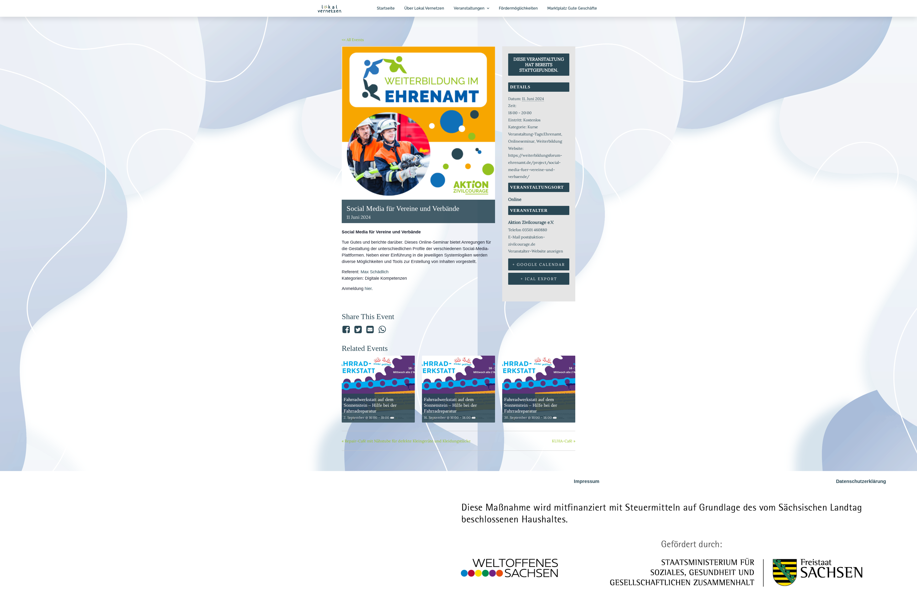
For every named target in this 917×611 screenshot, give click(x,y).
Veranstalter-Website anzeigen (535, 251)
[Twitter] (358, 330)
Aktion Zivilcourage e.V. (531, 222)
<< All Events (353, 39)
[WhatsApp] (382, 330)
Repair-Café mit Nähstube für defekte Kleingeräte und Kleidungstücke (406, 441)
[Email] (370, 330)
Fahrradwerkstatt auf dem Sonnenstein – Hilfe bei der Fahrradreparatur (370, 405)
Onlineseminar (521, 141)
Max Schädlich (375, 271)
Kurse (533, 126)
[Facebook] (347, 330)
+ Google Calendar (538, 264)
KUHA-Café (563, 441)
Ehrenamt (552, 134)
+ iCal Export (539, 278)
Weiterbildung (549, 141)
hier (368, 288)
